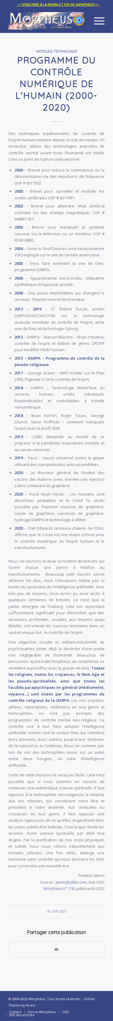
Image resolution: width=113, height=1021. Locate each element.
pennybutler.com (71, 882)
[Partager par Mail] (56, 949)
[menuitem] (58, 4)
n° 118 (58, 888)
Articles (44, 51)
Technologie (65, 51)
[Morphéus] (46, 21)
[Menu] (96, 21)
